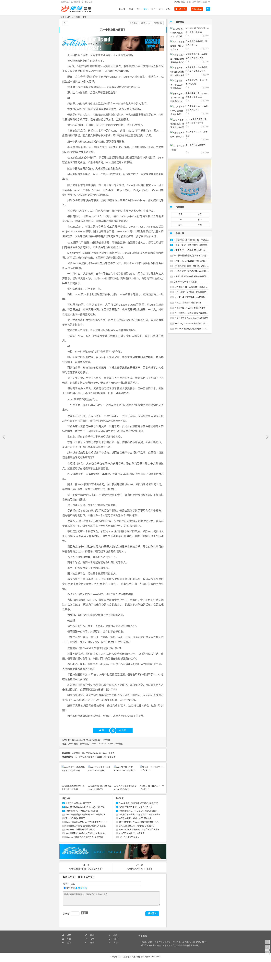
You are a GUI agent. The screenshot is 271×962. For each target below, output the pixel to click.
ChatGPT (102, 743)
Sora (94, 743)
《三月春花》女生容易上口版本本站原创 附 (193, 292)
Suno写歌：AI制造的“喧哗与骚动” (80, 829)
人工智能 (76, 17)
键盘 (183, 2)
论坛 (168, 9)
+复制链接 (110, 757)
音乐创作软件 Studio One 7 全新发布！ (191, 318)
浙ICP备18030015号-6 (151, 957)
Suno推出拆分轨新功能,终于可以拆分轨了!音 (85, 807)
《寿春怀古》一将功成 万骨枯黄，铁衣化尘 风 (193, 250)
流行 (138, 9)
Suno (110, 743)
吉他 (189, 2)
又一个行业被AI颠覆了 (75, 818)
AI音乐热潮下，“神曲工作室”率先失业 (81, 811)
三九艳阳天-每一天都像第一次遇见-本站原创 (193, 287)
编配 (205, 2)
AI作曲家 (119, 743)
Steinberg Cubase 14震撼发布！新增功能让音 (194, 323)
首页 (123, 9)
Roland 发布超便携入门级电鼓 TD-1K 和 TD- (194, 328)
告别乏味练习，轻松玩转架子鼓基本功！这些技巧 (196, 313)
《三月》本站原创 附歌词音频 (187, 302)
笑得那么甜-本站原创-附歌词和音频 (190, 308)
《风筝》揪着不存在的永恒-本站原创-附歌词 (192, 276)
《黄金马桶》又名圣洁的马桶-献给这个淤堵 (192, 261)
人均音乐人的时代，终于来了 (78, 803)
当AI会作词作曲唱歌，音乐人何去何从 (135, 807)
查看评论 (133, 23)
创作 (153, 9)
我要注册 (88, 2)
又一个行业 (73, 743)
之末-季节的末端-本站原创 (185, 281)
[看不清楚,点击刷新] (84, 912)
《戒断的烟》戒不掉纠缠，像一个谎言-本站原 (193, 240)
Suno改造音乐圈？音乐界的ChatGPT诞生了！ (85, 814)
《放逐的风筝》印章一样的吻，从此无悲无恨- (193, 266)
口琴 (194, 2)
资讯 (131, 9)
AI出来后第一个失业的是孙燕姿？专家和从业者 (139, 814)
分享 (124, 730)
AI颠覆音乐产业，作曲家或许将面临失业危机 (138, 811)
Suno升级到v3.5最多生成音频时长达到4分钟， (86, 833)
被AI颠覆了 (85, 743)
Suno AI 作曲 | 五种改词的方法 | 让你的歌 (84, 837)
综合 (160, 9)
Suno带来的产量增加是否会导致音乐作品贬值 (85, 826)
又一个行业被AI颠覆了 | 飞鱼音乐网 (90, 757)
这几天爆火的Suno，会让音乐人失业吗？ (137, 826)
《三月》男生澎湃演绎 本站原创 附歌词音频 (193, 297)
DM (145, 9)
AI (209, 2)
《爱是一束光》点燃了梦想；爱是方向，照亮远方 (195, 245)
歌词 (199, 2)
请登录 (77, 2)
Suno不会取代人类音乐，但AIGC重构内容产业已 (86, 822)
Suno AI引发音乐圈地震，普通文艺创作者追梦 (139, 829)
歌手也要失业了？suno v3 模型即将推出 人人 (139, 822)
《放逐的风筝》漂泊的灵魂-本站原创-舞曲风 (192, 271)
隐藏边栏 (158, 23)
